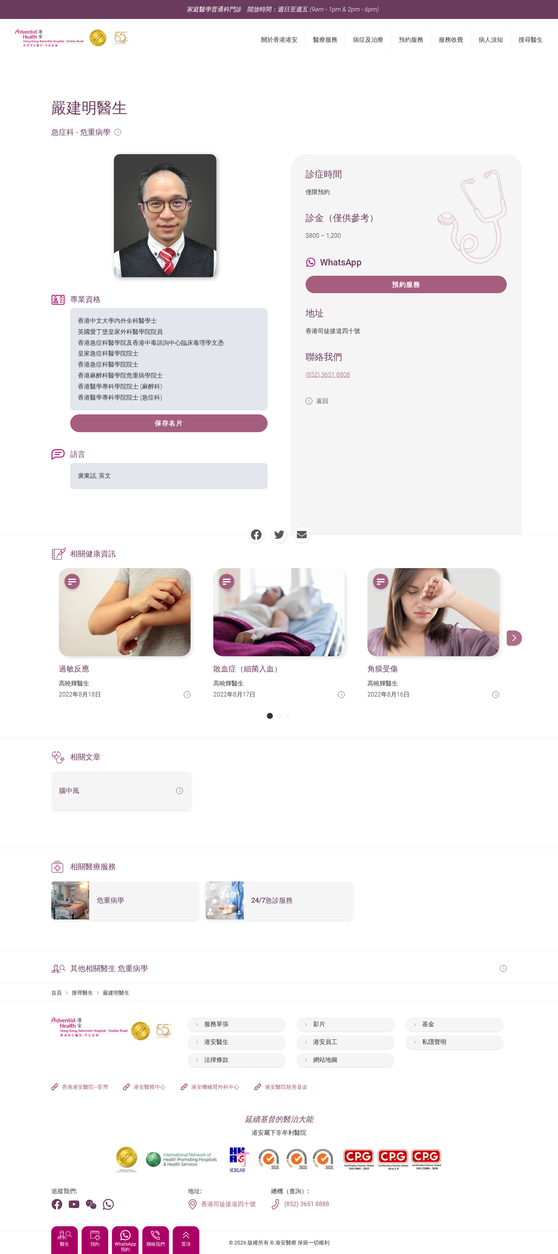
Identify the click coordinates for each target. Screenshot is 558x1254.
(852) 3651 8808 (328, 374)
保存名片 (169, 423)
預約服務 (406, 284)
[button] (270, 716)
